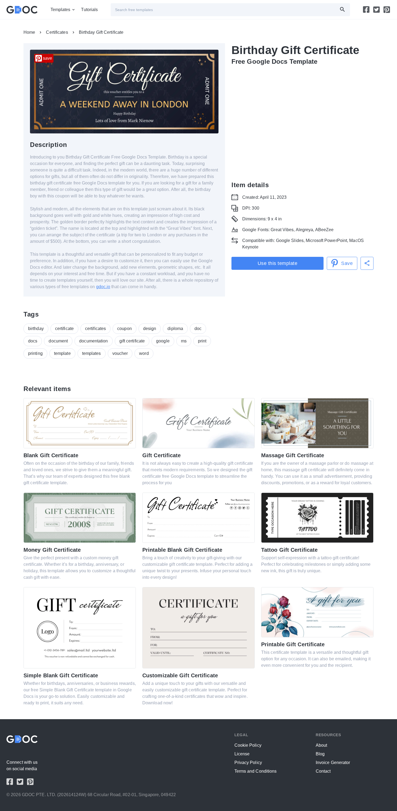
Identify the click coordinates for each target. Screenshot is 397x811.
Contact (323, 771)
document (58, 341)
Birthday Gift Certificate (101, 32)
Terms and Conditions (255, 771)
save (47, 58)
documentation (93, 341)
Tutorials (89, 9)
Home (29, 32)
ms (184, 341)
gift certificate (132, 341)
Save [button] (347, 263)
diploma (175, 328)
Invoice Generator (333, 762)
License (242, 754)
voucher (120, 353)
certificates (95, 328)
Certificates (57, 32)
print (202, 341)
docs (32, 341)
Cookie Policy (247, 745)
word (144, 353)
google (163, 341)
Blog (320, 754)
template (62, 353)
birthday (36, 328)
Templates (60, 9)
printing (35, 353)
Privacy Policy (248, 762)
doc (197, 328)
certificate (64, 328)
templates (91, 353)
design (149, 328)
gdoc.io (103, 286)
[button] (367, 263)
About (321, 745)
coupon (124, 328)
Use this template (278, 263)
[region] (302, 122)
